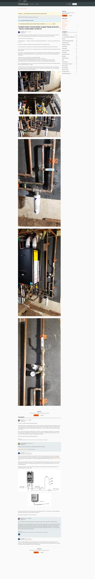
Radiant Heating (69, 58)
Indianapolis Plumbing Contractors (23, 449)
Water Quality (69, 65)
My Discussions (64, 25)
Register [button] (42, 415)
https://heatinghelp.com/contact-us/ (32, 17)
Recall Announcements (69, 73)
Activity (63, 22)
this (32, 458)
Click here (20, 20)
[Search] (67, 4)
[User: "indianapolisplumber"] (19, 444)
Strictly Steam (69, 61)
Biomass (69, 38)
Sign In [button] (36, 415)
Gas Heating (69, 46)
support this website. (49, 23)
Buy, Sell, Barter (69, 67)
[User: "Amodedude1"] (19, 32)
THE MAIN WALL (69, 34)
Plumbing (69, 56)
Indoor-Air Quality (69, 50)
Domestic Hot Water (69, 44)
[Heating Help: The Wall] (23, 4)
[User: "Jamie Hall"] (19, 421)
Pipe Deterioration (69, 54)
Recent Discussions (65, 21)
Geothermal (69, 48)
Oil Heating (69, 52)
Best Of (63, 28)
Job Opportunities (69, 71)
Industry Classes (69, 69)
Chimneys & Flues (69, 42)
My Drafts (69, 26)
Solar (69, 60)
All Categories (64, 19)
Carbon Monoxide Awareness (69, 40)
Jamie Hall (22, 518)
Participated (64, 29)
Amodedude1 (23, 31)
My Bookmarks (69, 24)
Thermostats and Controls (69, 63)
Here (23, 13)
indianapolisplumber (24, 443)
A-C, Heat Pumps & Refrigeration (69, 36)
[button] (60, 28)
